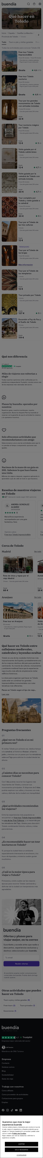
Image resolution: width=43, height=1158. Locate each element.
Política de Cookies (19, 1133)
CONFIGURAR (21, 1155)
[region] (21, 1136)
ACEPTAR (21, 1144)
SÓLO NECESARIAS (21, 1150)
